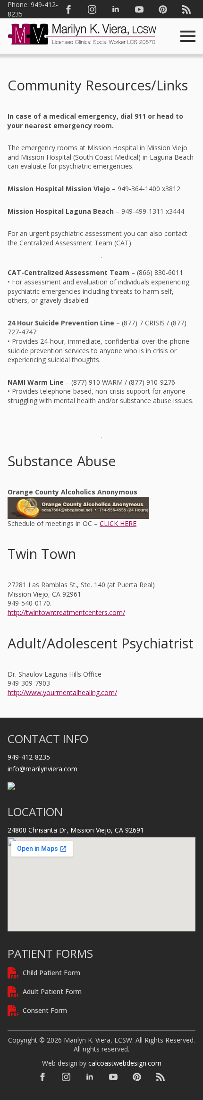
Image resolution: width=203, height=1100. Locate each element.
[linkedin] (116, 9)
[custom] (163, 9)
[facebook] (68, 9)
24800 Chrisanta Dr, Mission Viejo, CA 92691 (76, 829)
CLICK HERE (118, 523)
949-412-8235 (29, 756)
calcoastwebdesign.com (124, 1063)
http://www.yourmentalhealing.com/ (62, 692)
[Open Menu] (187, 36)
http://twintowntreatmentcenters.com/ (66, 612)
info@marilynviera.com (42, 768)
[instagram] (92, 9)
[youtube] (139, 9)
